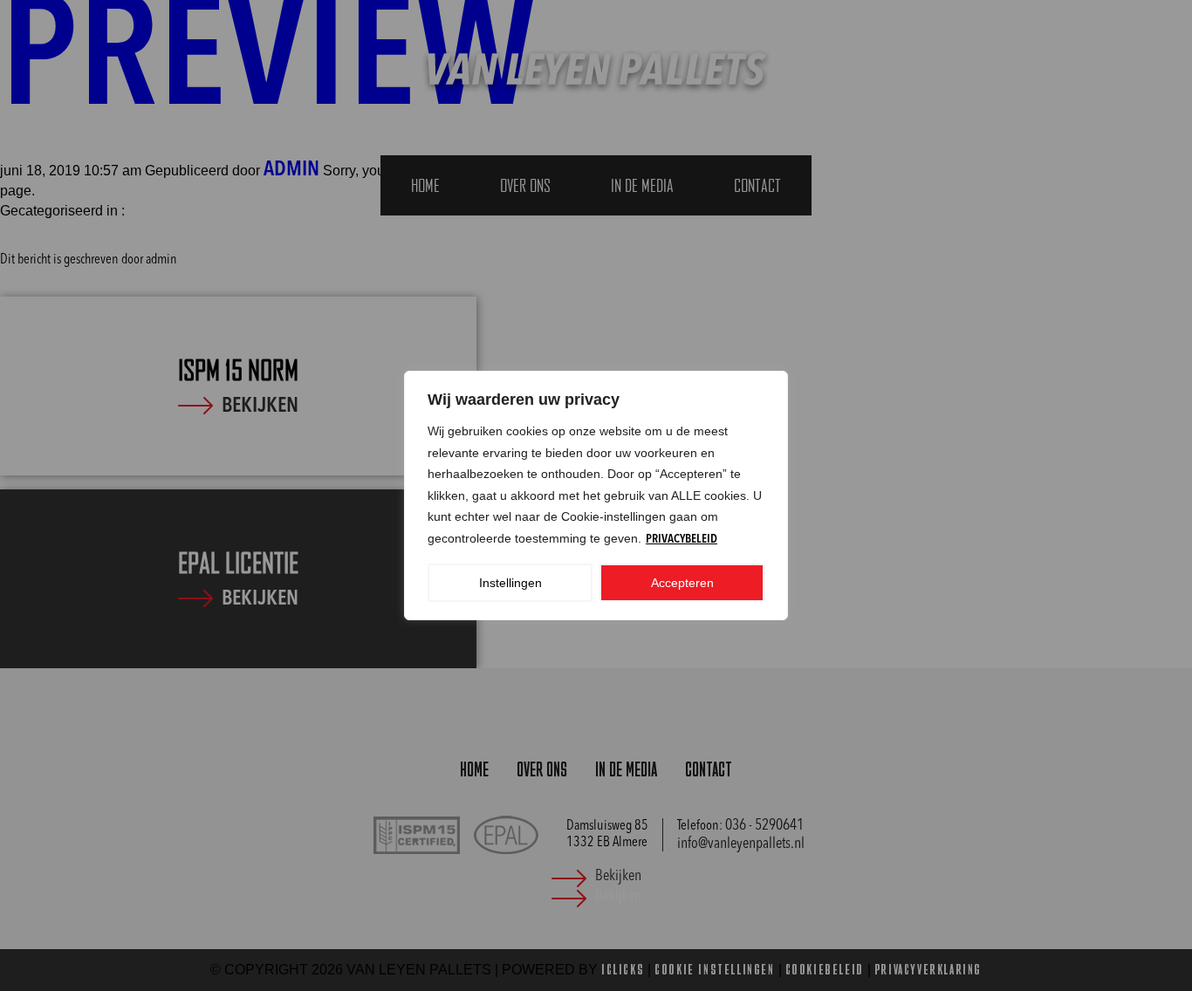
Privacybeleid (681, 539)
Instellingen (510, 583)
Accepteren (682, 583)
